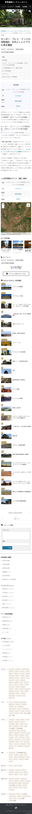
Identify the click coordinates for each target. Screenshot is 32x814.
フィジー (15, 798)
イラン (25, 754)
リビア (28, 743)
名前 (3, 541)
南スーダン (11, 748)
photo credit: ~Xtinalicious (11, 28)
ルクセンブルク (12, 695)
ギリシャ (27, 675)
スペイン (17, 680)
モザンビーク (26, 741)
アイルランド (18, 669)
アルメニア (17, 671)
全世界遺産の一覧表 (7, 641)
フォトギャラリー (7, 649)
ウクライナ (16, 673)
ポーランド (17, 691)
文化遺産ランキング (7, 592)
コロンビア (11, 772)
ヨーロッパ (3, 669)
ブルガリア (23, 686)
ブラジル (10, 774)
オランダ (27, 673)
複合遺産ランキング (7, 600)
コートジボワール (12, 730)
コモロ (25, 726)
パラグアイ (25, 772)
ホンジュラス (11, 789)
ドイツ (10, 684)
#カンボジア (10, 49)
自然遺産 (24, 6)
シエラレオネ (16, 732)
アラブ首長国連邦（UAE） (22, 752)
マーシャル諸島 (21, 798)
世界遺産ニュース (7, 656)
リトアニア (23, 693)
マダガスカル (11, 741)
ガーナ (26, 724)
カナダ (15, 765)
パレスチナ (21, 759)
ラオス (21, 713)
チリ (21, 772)
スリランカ (11, 706)
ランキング (11, 6)
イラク (21, 754)
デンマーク (26, 682)
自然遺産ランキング (7, 596)
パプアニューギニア (26, 796)
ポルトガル (11, 691)
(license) (30, 28)
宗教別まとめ (6, 624)
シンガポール (24, 704)
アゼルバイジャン (25, 669)
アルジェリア (11, 719)
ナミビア (27, 737)
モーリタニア (23, 743)
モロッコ (10, 743)
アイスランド (11, 669)
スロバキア (23, 680)
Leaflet (3, 233)
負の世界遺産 (6, 575)
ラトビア (17, 693)
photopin (26, 28)
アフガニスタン (12, 752)
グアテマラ (16, 780)
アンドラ (22, 671)
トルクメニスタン (12, 708)
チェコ (21, 682)
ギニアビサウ (15, 726)
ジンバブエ (23, 732)
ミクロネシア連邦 (12, 800)
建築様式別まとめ (7, 621)
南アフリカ (27, 746)
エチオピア (11, 721)
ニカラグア (24, 785)
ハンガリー (21, 684)
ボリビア (25, 774)
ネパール (19, 708)
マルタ (22, 691)
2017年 (18, 106)
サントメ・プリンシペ (21, 730)
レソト (15, 746)
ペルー (21, 774)
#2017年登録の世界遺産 (7, 52)
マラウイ (17, 741)
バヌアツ (19, 796)
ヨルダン (26, 759)
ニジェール (11, 739)
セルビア (16, 682)
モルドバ (26, 691)
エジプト (27, 719)
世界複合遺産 (6, 568)
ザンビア (10, 732)
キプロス (17, 675)
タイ (16, 706)
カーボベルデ (11, 724)
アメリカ (10, 765)
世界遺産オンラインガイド (16, 2)
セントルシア (25, 783)
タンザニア (22, 735)
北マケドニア (11, 697)
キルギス (22, 675)
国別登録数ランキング (8, 607)
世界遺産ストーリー (7, 660)
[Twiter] (16, 808)
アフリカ (3, 719)
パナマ (20, 787)
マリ (21, 741)
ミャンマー (11, 713)
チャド (27, 735)
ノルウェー (15, 684)
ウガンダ (22, 719)
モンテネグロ (11, 693)
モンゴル (16, 713)
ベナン (23, 739)
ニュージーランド (12, 796)
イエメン (10, 754)
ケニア (21, 726)
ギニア (10, 726)
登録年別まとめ (6, 617)
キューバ (10, 780)
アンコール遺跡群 (16, 151)
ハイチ (10, 787)
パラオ (10, 798)
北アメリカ (3, 765)
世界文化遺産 (18, 101)
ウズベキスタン (23, 702)
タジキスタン (20, 706)
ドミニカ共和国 (12, 785)
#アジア (3, 49)
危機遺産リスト (6, 572)
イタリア (10, 673)
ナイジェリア (21, 737)
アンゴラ (17, 719)
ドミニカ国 (19, 785)
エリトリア (17, 721)
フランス (17, 686)
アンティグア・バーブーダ (14, 778)
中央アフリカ (20, 746)
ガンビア (21, 724)
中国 (25, 713)
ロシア (23, 695)
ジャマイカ (28, 780)
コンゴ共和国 (11, 728)
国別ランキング (6, 604)
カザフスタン (11, 704)
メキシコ (20, 765)
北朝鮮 (29, 713)
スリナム (16, 772)
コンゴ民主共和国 (19, 728)
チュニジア (11, 737)
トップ (3, 6)
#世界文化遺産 (19, 49)
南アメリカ (3, 770)
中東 (2, 752)
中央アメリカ (4, 778)
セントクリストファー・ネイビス (15, 783)
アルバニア (11, 671)
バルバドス (15, 787)
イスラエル (16, 754)
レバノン (10, 761)
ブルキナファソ (18, 739)
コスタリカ (22, 780)
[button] (16, 218)
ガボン (17, 724)
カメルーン (23, 721)
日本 (10, 715)
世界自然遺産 (6, 564)
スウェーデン (11, 680)
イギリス (27, 671)
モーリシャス (16, 743)
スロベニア (11, 682)
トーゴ (16, 737)
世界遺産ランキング (7, 589)
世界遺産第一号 (6, 628)
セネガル (10, 735)
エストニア (22, 673)
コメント (5, 530)
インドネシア (15, 702)
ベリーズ (25, 787)
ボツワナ (28, 739)
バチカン (26, 684)
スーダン (28, 732)
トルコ (10, 759)
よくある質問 (6, 645)
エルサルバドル (24, 778)
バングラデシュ (25, 708)
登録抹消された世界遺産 (9, 579)
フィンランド (11, 686)
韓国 (13, 715)
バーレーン (15, 759)
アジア (18, 31)
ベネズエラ (16, 774)
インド (10, 702)
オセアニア (3, 794)
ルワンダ (10, 746)
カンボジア (24, 31)
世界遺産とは (6, 653)
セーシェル (16, 735)
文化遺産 (17, 6)
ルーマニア (19, 695)
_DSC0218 (19, 28)
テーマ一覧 (5, 632)
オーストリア (11, 675)
